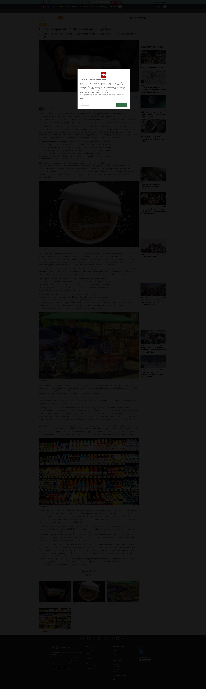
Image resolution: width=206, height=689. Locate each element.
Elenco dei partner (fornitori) (87, 99)
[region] (103, 89)
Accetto (122, 105)
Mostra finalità (85, 105)
